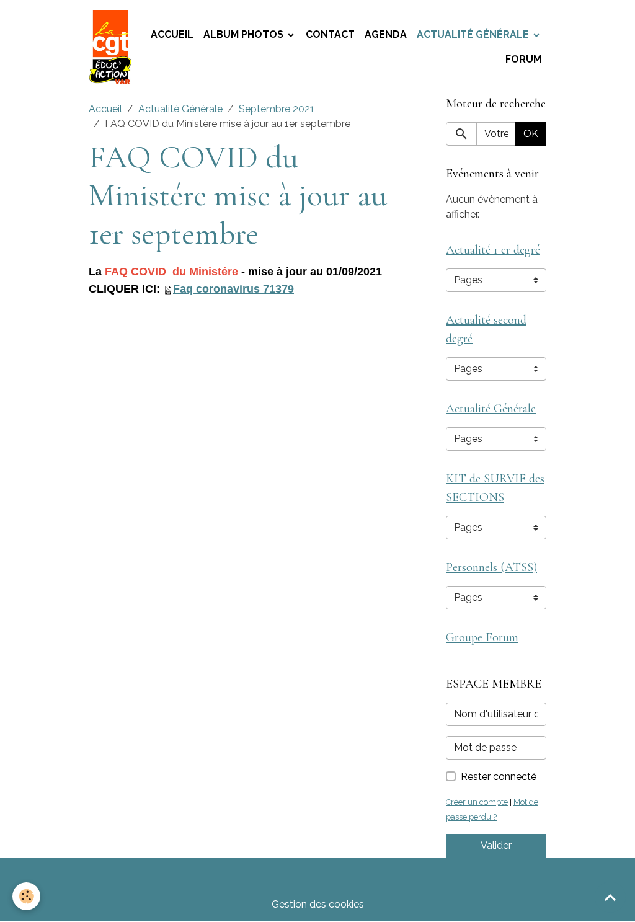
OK (530, 134)
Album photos (244, 34)
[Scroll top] (610, 897)
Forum (523, 59)
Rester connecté (498, 776)
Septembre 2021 (276, 109)
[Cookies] (26, 896)
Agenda (386, 34)
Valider (496, 845)
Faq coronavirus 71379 (233, 289)
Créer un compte (477, 802)
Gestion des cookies (318, 904)
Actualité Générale (474, 34)
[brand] (111, 47)
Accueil (172, 34)
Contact (330, 34)
